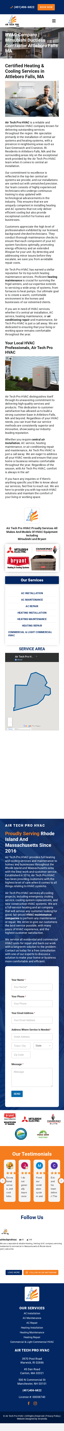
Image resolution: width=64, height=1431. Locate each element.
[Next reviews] (61, 1180)
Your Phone (18, 996)
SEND (17, 1093)
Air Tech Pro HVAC (17, 122)
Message (17, 1064)
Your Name (18, 979)
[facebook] (28, 1403)
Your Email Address (23, 1013)
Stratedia (42, 1419)
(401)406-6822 (32, 1390)
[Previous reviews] (2, 1180)
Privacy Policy (53, 1416)
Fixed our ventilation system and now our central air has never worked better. (39, 1187)
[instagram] (35, 1403)
